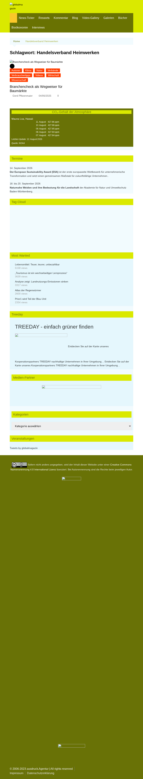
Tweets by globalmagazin (24, 448)
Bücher (122, 17)
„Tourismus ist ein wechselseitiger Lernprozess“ (41, 273)
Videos (39, 75)
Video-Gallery (90, 17)
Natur (39, 70)
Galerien (108, 17)
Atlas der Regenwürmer (28, 290)
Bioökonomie (20, 27)
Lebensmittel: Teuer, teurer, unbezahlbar (37, 264)
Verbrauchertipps (21, 75)
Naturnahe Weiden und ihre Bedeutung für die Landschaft (44, 187)
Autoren (16, 70)
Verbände (53, 70)
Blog (75, 17)
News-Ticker (26, 17)
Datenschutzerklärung (40, 773)
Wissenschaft (19, 80)
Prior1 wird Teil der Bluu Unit (30, 298)
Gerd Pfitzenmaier (23, 95)
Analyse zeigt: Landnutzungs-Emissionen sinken (41, 281)
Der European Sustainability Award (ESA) (34, 171)
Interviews (38, 27)
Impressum (16, 773)
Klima (28, 70)
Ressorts (44, 17)
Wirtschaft (53, 75)
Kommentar (61, 17)
